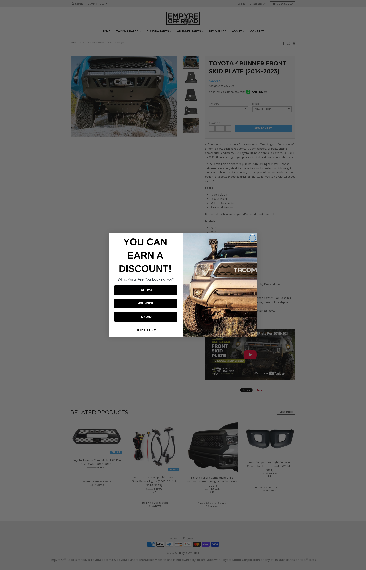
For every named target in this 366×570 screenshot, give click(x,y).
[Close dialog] (252, 238)
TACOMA (145, 290)
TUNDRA (145, 316)
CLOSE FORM (146, 330)
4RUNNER (145, 303)
